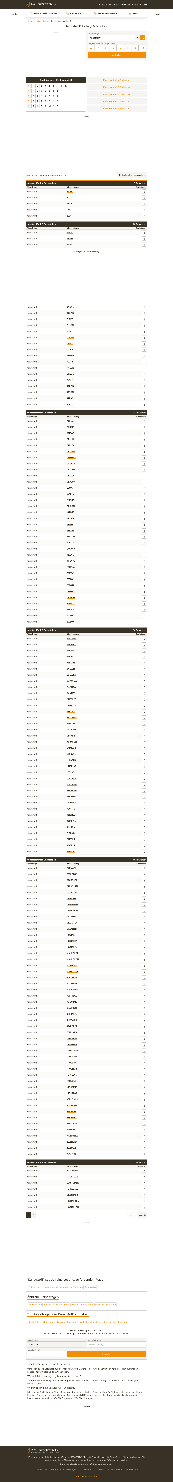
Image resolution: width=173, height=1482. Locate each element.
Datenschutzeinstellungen (63, 1469)
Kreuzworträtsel (34, 21)
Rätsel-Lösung (94, 1340)
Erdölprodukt (34, 1287)
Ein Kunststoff (35, 1304)
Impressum (85, 1469)
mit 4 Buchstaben (117, 80)
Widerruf (99, 1469)
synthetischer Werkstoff (71, 1287)
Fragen (46, 21)
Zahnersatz (90, 1287)
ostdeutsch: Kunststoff (82, 1304)
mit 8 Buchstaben (117, 108)
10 (142, 48)
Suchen (118, 55)
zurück (131, 1215)
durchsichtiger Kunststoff (56, 1304)
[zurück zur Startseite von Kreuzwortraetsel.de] (42, 4)
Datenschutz (41, 1469)
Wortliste (137, 13)
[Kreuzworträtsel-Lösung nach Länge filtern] (91, 48)
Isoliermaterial (51, 1287)
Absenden (106, 1354)
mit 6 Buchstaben (117, 94)
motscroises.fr (115, 1469)
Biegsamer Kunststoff (105, 1304)
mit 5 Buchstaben (117, 87)
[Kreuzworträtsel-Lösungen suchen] (142, 37)
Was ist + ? (34, 1350)
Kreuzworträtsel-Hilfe (45, 13)
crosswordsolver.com (86, 1476)
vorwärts (142, 1215)
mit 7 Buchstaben (117, 101)
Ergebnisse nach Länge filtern (102, 43)
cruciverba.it (132, 1469)
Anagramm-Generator (109, 13)
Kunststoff (33, 1322)
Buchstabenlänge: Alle (132, 175)
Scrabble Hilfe (77, 13)
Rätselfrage (94, 33)
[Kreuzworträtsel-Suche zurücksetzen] (137, 37)
